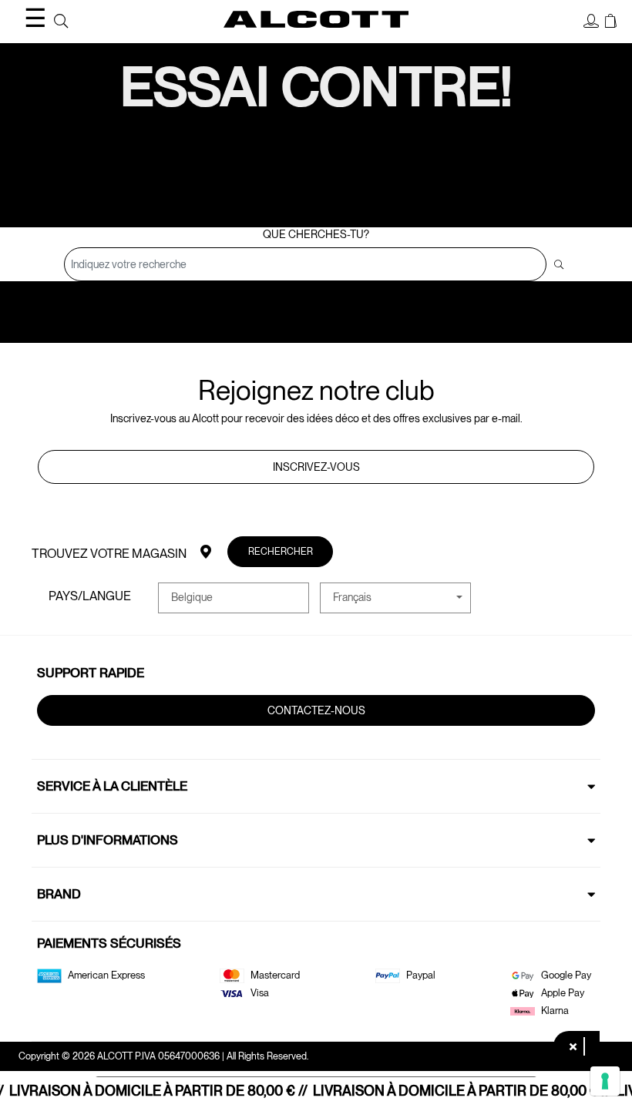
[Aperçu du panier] (611, 21)
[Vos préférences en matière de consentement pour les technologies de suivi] (605, 1081)
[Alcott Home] (316, 19)
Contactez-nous (316, 710)
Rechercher (280, 551)
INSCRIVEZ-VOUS (316, 467)
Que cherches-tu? (316, 234)
